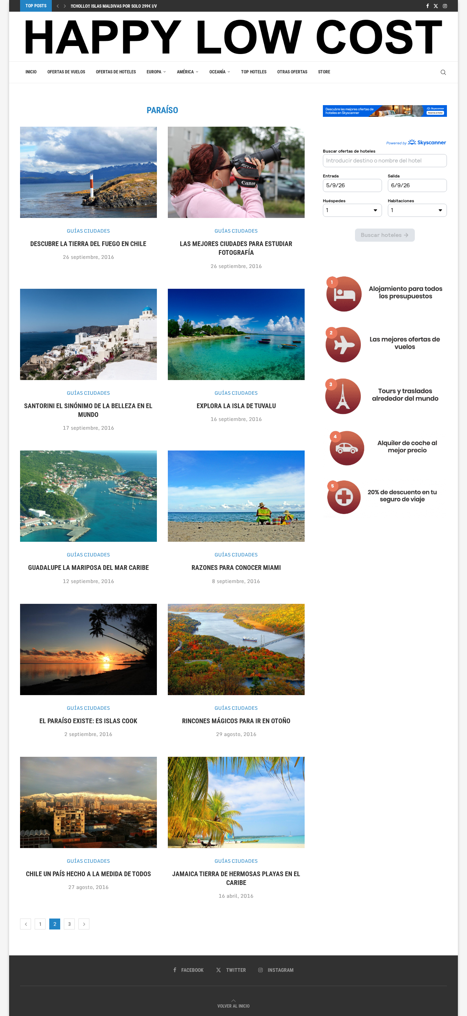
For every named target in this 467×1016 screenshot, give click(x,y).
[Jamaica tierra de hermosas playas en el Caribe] (236, 802)
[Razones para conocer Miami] (236, 496)
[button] (58, 6)
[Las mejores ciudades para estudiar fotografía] (236, 172)
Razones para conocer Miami (236, 567)
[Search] (443, 72)
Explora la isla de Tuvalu (236, 406)
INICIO (31, 71)
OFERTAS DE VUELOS (66, 71)
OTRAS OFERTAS (292, 71)
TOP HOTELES (253, 71)
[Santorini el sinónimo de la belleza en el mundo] (88, 334)
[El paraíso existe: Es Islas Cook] (88, 649)
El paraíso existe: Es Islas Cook (88, 721)
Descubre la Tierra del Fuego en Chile (88, 244)
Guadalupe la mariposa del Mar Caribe (88, 567)
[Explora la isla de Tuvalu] (236, 334)
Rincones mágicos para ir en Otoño (236, 721)
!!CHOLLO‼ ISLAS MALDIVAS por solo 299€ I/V (114, 6)
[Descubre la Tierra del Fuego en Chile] (88, 172)
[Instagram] (445, 6)
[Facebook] (427, 6)
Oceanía (217, 71)
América (185, 71)
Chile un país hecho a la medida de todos (88, 874)
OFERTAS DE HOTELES (116, 71)
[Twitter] (435, 6)
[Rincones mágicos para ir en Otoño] (236, 649)
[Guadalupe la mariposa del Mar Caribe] (88, 496)
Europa (154, 71)
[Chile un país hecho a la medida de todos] (88, 802)
